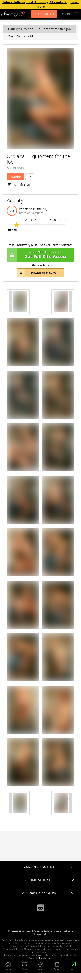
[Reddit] (40, 907)
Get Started (43, 14)
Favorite (15, 177)
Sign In (65, 14)
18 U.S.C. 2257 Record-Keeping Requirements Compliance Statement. (40, 932)
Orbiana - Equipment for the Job (39, 159)
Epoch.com (45, 958)
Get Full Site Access (46, 255)
